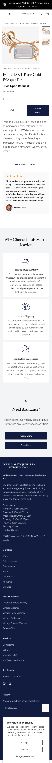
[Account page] (10, 14)
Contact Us (26, 436)
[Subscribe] (45, 708)
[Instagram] (4, 683)
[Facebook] (10, 683)
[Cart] (47, 14)
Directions (26, 445)
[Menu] (4, 14)
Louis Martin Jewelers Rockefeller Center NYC (22, 68)
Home (5, 23)
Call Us (13, 110)
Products (14, 23)
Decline (24, 749)
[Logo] (26, 14)
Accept (24, 742)
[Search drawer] (42, 14)
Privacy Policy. (24, 735)
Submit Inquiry (38, 110)
